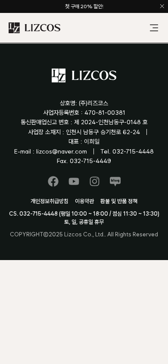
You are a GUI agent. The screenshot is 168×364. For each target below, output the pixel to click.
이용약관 (84, 201)
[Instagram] (94, 181)
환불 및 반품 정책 (118, 201)
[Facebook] (53, 181)
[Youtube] (74, 181)
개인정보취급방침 (49, 201)
